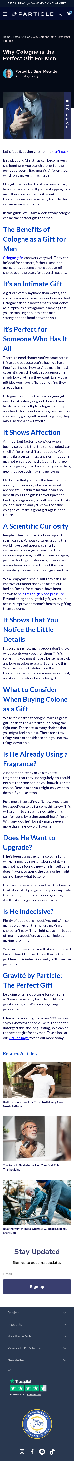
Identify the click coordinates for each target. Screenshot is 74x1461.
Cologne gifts (13, 257)
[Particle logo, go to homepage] (33, 14)
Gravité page (19, 1038)
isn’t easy (61, 151)
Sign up (37, 1286)
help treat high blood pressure (41, 594)
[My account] (60, 14)
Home (6, 36)
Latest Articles (21, 36)
